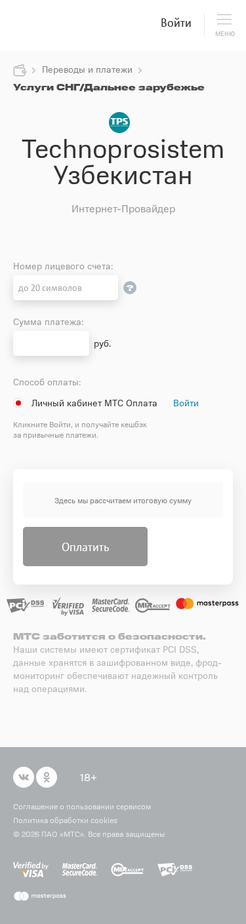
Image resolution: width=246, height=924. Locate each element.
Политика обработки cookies (65, 820)
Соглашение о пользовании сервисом (82, 806)
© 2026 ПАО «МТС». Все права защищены (89, 833)
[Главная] (19, 70)
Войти (176, 22)
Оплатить (85, 546)
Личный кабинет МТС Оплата (94, 402)
